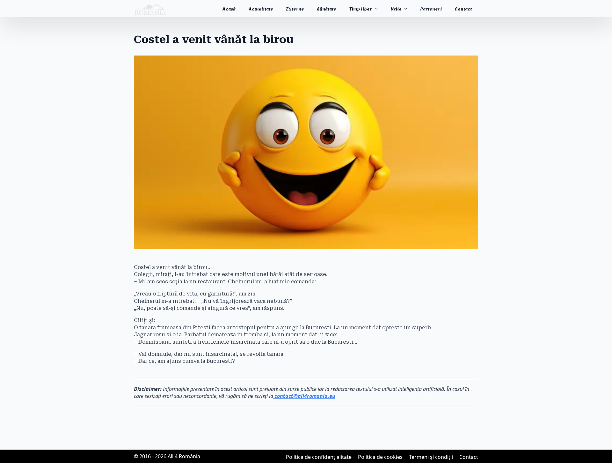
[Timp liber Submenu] (378, 8)
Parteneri (431, 8)
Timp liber (360, 8)
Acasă (229, 8)
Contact (463, 8)
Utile (396, 8)
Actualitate (260, 8)
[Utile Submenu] (408, 8)
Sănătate (326, 8)
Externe (295, 8)
